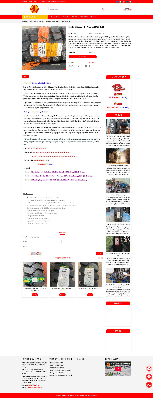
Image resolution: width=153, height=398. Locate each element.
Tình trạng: (71, 52)
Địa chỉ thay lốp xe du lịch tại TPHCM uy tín (118, 254)
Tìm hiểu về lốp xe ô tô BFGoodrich (118, 165)
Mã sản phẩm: (72, 33)
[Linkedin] (82, 66)
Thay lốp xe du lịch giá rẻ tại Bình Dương (118, 224)
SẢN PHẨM (65, 17)
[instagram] (127, 1)
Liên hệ (83, 57)
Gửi (99, 253)
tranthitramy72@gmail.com (58, 1)
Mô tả (25, 76)
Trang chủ (24, 21)
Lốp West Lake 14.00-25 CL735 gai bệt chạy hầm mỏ (35, 289)
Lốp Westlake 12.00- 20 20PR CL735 (62, 288)
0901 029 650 (33, 1)
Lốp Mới (41, 21)
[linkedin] (130, 1)
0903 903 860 (44, 1)
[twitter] (121, 1)
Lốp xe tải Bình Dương (118, 195)
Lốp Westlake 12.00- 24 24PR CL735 (90, 288)
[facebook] (117, 1)
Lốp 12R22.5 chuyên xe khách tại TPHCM (118, 136)
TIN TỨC (75, 17)
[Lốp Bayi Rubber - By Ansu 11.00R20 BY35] (34, 9)
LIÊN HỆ (92, 17)
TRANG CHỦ (55, 17)
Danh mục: (71, 62)
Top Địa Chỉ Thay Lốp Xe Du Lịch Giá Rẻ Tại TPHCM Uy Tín (118, 286)
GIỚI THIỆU (84, 17)
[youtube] (124, 1)
